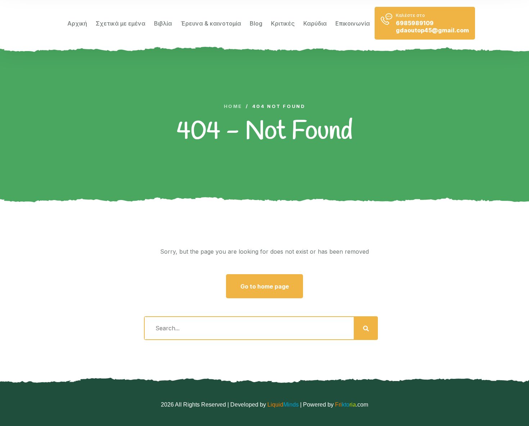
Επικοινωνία (352, 23)
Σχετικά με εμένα (120, 23)
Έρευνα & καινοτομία (211, 23)
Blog (256, 23)
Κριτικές (283, 23)
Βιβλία (163, 23)
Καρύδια (315, 23)
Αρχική (77, 23)
